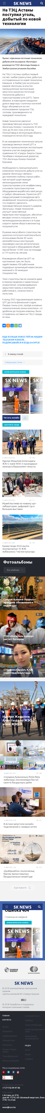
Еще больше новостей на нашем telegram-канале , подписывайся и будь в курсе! (22, 339)
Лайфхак (29, 1020)
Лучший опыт (8, 1040)
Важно (5, 1027)
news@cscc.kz (9, 1107)
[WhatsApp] (16, 325)
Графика (29, 1059)
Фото (27, 1050)
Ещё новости (20, 887)
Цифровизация (9, 1036)
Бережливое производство (32, 1037)
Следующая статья (13, 362)
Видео (28, 1054)
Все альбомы (13, 570)
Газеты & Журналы (33, 1025)
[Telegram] (20, 325)
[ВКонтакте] (4, 325)
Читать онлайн (11, 417)
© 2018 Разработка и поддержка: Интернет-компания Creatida (18, 1005)
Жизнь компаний (10, 1061)
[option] (11, 970)
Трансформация (10, 1056)
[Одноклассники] (8, 325)
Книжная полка (32, 1016)
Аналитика (7, 1031)
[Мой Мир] (12, 325)
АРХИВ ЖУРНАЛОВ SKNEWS (15, 372)
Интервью (7, 1045)
